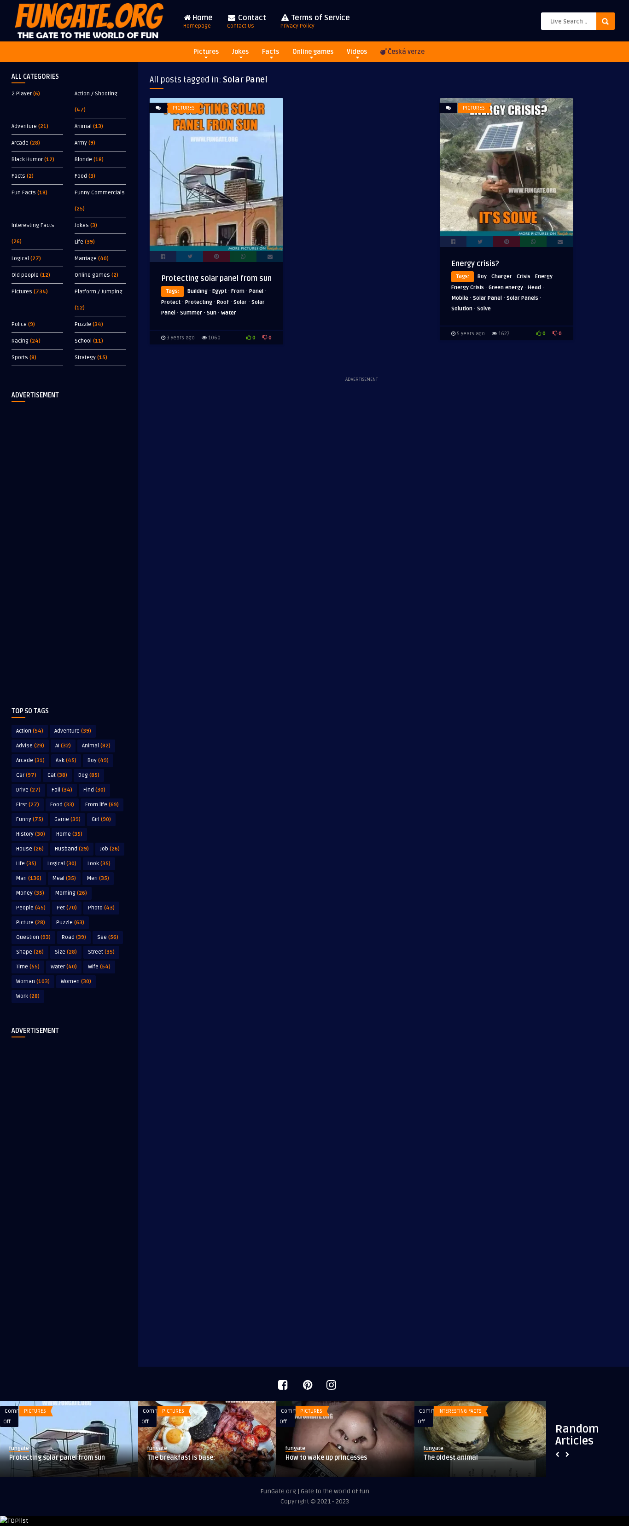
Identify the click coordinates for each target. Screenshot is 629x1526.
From (238, 291)
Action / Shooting (96, 93)
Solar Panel (487, 298)
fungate (19, 1448)
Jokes (240, 52)
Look (99, 863)
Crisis (523, 276)
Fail (62, 789)
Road (74, 937)
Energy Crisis (467, 287)
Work (28, 996)
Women (76, 981)
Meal (64, 878)
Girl (101, 819)
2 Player (22, 93)
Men (98, 878)
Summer (191, 312)
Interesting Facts (33, 225)
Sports (20, 357)
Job (110, 848)
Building (197, 291)
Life (79, 242)
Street (101, 952)
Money (30, 893)
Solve (484, 308)
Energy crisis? (475, 263)
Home (198, 21)
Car (26, 775)
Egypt (219, 291)
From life (102, 804)
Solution (461, 308)
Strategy (85, 357)
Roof (223, 302)
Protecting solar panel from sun (216, 278)
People (31, 907)
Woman (33, 981)
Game (67, 819)
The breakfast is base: (181, 1458)
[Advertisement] (69, 547)
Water (64, 966)
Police (19, 324)
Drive (28, 789)
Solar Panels (522, 298)
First (27, 804)
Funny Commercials (100, 192)
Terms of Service (315, 21)
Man (28, 878)
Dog (88, 775)
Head (534, 287)
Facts (270, 52)
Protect (171, 302)
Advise (30, 745)
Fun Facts (24, 192)
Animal (83, 126)
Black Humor (27, 159)
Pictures (206, 52)
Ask (66, 760)
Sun (211, 312)
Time (28, 966)
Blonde (83, 159)
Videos (357, 52)
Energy (544, 276)
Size (66, 952)
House (30, 848)
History (30, 834)
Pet (67, 907)
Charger (501, 276)
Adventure (24, 126)
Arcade (20, 143)
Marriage (86, 258)
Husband (72, 848)
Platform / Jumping (98, 291)
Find (94, 789)
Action (29, 731)
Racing (20, 341)
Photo (101, 907)
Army (81, 143)
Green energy (506, 287)
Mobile (459, 298)
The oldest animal (451, 1458)
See (107, 937)
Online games (312, 52)
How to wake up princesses (326, 1458)
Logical (20, 258)
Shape (30, 952)
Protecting (198, 302)
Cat (57, 775)
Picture (30, 922)
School (83, 341)
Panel (256, 291)
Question (33, 937)
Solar (240, 302)
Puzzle (83, 324)
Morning (71, 893)
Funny (29, 819)
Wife (99, 966)
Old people (25, 275)
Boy (98, 760)
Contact (246, 21)
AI (63, 745)
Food (81, 176)
